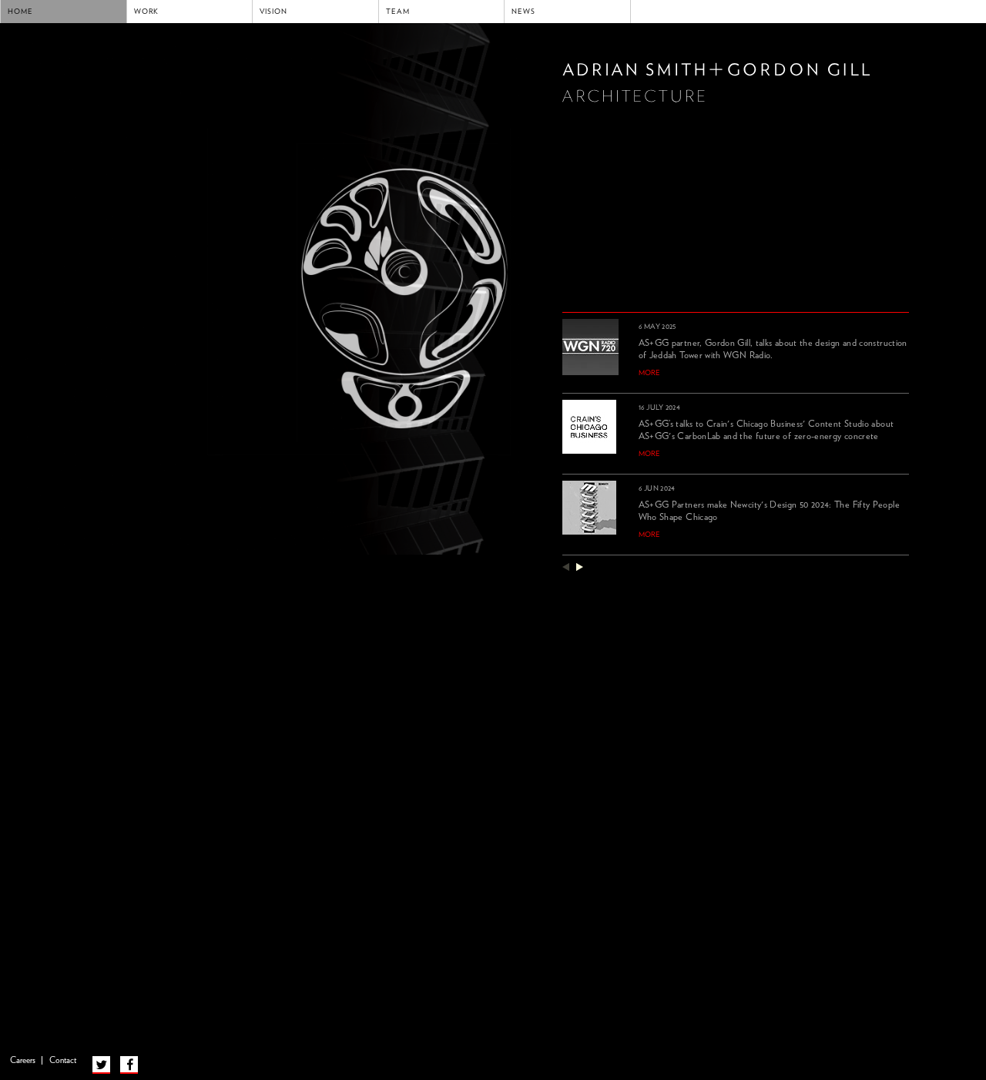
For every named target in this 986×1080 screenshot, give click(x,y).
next (579, 566)
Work (146, 11)
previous (565, 566)
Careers (22, 1060)
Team (398, 11)
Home (20, 11)
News (523, 11)
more (649, 373)
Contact (62, 1060)
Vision (273, 11)
